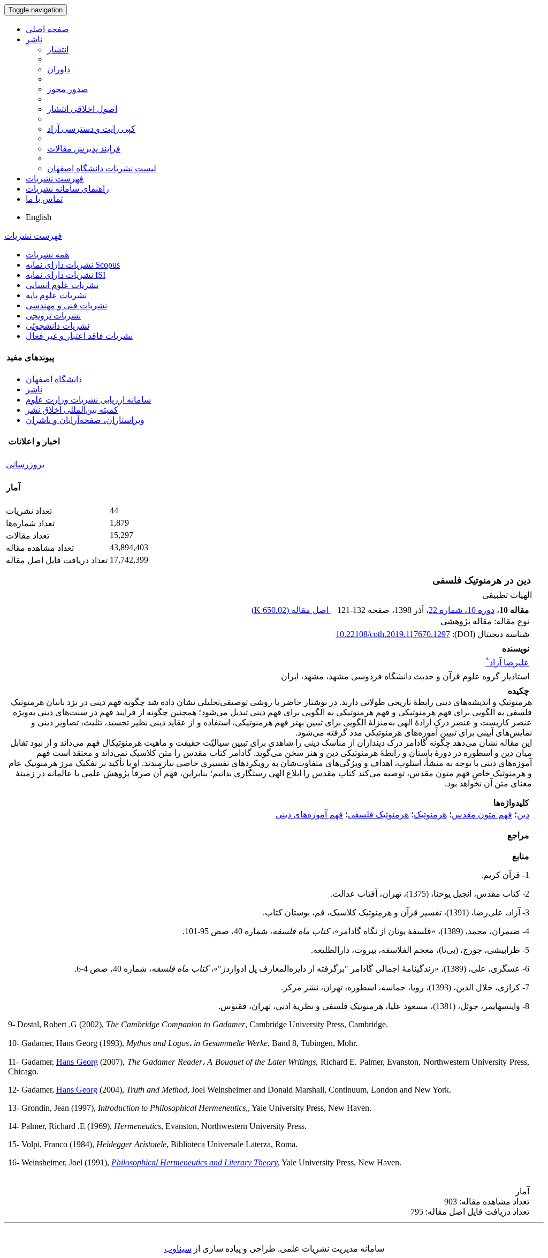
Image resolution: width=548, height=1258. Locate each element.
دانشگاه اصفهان (54, 379)
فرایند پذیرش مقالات (83, 148)
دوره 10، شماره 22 (461, 610)
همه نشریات (47, 254)
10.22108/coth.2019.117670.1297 (393, 634)
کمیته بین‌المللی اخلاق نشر (72, 409)
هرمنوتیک (430, 814)
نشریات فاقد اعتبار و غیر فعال (79, 335)
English (38, 217)
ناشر (34, 39)
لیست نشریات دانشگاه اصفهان (101, 168)
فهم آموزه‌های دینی (309, 814)
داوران (58, 69)
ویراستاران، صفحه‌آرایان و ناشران (85, 420)
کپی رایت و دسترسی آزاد (91, 128)
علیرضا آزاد (507, 662)
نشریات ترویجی (53, 315)
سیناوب (178, 1248)
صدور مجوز (67, 89)
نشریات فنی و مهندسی (66, 305)
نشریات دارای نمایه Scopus (73, 264)
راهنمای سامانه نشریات (67, 188)
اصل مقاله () (291, 610)
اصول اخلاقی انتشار (82, 108)
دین (523, 814)
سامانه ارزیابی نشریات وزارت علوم (88, 399)
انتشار (57, 49)
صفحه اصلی (47, 29)
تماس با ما (44, 198)
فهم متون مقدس (482, 814)
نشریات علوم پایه (56, 295)
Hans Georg (77, 1061)
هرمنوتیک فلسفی (378, 814)
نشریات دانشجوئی (57, 325)
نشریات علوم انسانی (62, 285)
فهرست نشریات (54, 178)
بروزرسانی (25, 464)
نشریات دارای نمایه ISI (65, 274)
